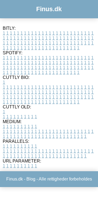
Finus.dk (49, 9)
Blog (30, 179)
